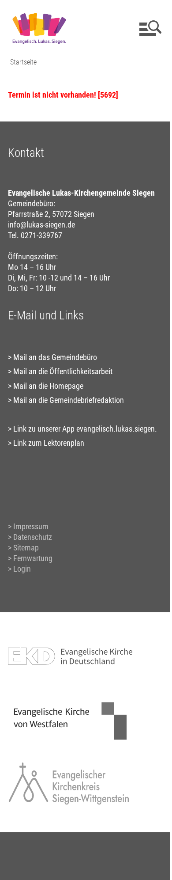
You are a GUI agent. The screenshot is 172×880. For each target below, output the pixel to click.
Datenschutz (32, 537)
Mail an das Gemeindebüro (55, 357)
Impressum (31, 526)
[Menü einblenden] (149, 28)
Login (22, 568)
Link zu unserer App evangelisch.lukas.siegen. (85, 428)
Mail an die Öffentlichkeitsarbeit (62, 371)
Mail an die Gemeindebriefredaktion (68, 400)
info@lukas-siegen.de (41, 224)
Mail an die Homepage (48, 386)
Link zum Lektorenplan (48, 443)
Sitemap (26, 547)
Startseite (23, 62)
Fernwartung (32, 558)
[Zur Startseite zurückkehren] (39, 11)
